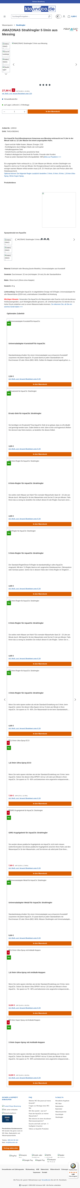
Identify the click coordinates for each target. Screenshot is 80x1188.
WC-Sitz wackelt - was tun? (38, 1111)
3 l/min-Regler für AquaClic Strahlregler (26, 693)
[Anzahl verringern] (4, 111)
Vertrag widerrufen (10, 1148)
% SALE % (59, 1097)
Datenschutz (45, 1169)
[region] (40, 64)
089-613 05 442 (13, 1140)
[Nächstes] (76, 64)
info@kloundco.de (12, 1142)
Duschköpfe (59, 1114)
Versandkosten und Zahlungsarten (13, 1169)
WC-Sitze (58, 1103)
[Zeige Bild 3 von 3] (48, 239)
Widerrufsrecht (55, 1169)
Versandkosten (45, 1180)
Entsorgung (65, 1169)
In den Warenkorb (53, 111)
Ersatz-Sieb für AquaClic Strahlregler (25, 413)
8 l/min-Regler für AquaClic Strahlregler (26, 483)
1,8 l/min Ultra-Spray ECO (20, 763)
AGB (37, 1169)
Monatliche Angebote (62, 1101)
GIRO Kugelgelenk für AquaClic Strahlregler (28, 833)
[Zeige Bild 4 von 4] (49, 85)
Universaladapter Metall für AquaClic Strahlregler (30, 903)
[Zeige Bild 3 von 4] (46, 85)
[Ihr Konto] (63, 16)
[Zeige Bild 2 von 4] (43, 85)
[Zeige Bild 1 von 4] (40, 85)
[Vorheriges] (13, 64)
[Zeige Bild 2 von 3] (45, 239)
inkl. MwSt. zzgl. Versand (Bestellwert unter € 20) (17, 93)
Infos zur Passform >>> (52, 157)
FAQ (30, 1097)
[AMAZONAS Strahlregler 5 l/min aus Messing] (45, 64)
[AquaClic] (70, 29)
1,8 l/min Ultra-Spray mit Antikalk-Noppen (27, 972)
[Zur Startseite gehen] (40, 9)
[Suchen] (49, 16)
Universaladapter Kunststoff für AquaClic (27, 343)
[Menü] (4, 16)
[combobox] (29, 16)
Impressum (36, 1172)
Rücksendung (30, 1169)
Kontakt (44, 1172)
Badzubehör (59, 1106)
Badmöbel (58, 1109)
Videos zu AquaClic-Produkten (39, 1129)
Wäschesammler (60, 1112)
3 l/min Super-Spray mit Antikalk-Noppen (27, 1042)
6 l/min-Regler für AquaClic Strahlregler (26, 623)
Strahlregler (59, 1117)
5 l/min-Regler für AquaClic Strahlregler (26, 553)
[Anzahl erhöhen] (24, 111)
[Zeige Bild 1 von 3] (42, 239)
